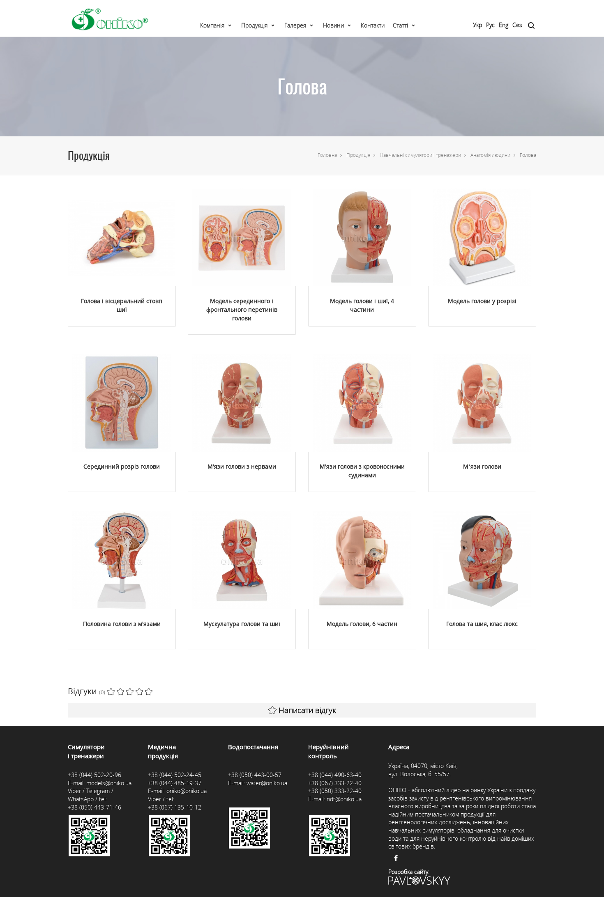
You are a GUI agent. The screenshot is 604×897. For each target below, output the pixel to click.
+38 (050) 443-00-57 (254, 775)
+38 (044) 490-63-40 (335, 775)
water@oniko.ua (267, 783)
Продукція (254, 25)
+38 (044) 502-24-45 (174, 775)
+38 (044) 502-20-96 (94, 775)
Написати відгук (307, 710)
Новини (333, 25)
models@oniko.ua (108, 783)
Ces (517, 25)
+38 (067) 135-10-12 (174, 807)
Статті (400, 25)
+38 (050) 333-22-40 (335, 791)
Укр (477, 25)
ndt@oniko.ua (344, 799)
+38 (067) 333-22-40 (335, 783)
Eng (503, 25)
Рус (490, 25)
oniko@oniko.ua (186, 791)
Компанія (212, 25)
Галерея (295, 25)
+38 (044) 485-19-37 (174, 783)
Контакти (373, 25)
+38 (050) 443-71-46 (94, 807)
